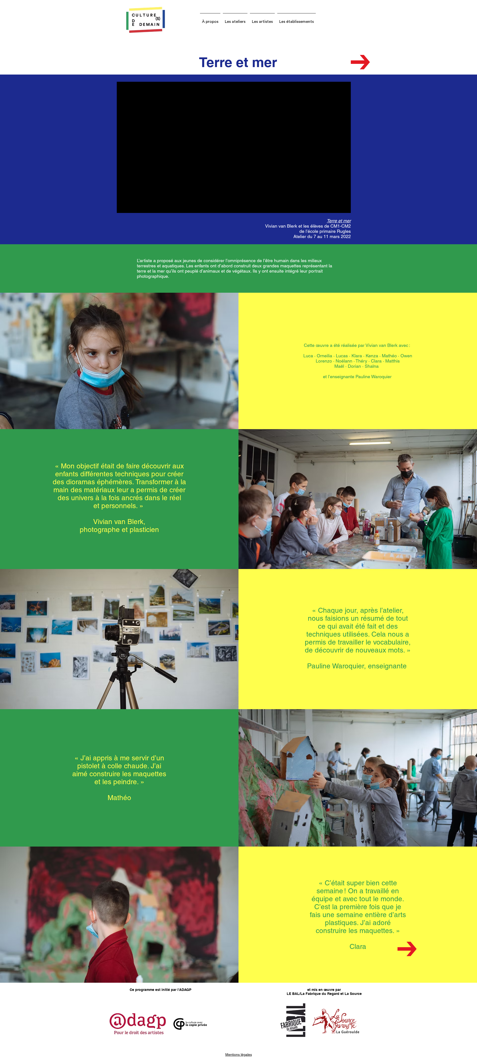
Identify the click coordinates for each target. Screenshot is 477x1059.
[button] (210, 19)
